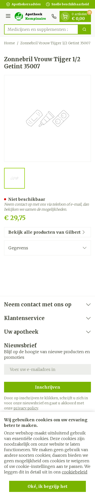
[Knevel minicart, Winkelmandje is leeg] (65, 16)
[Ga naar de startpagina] (31, 16)
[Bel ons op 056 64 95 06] (53, 16)
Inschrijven (47, 387)
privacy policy (25, 408)
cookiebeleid (74, 471)
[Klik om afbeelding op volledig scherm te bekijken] (47, 118)
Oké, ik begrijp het (47, 486)
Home (9, 43)
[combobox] (41, 29)
